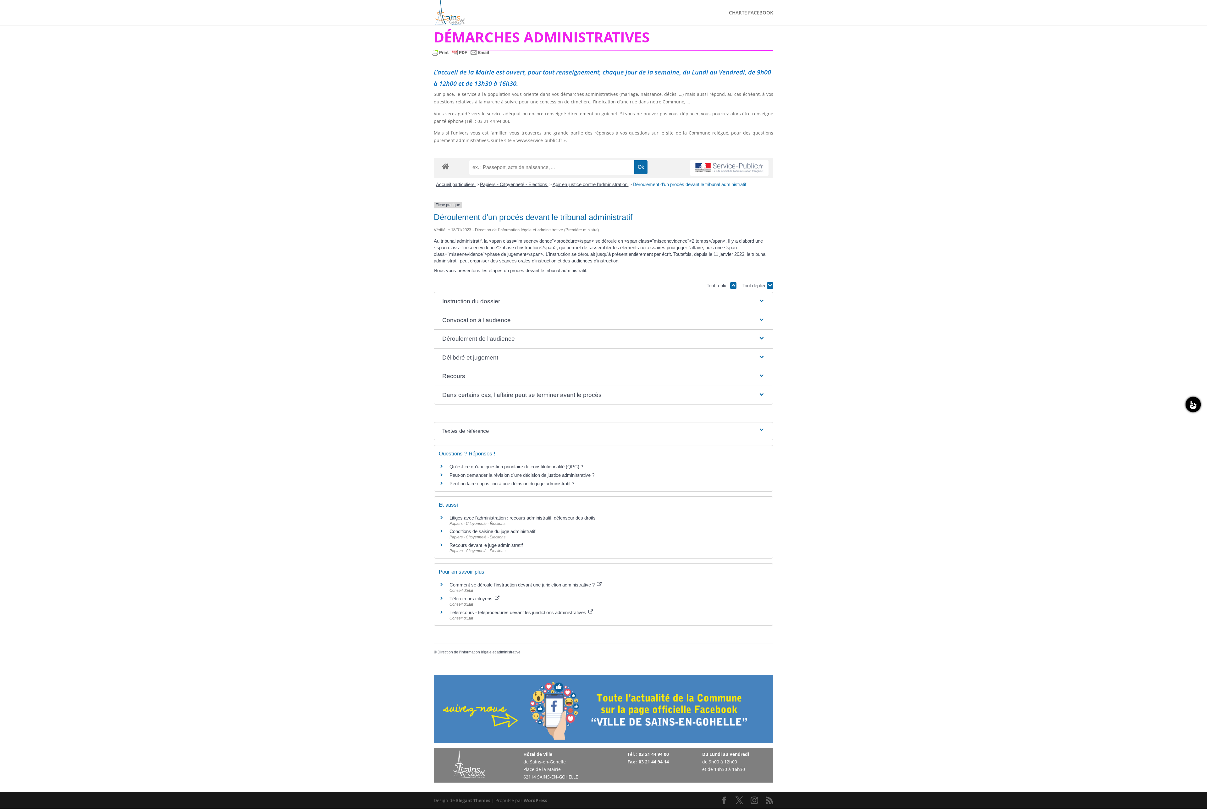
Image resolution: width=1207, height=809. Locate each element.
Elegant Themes (473, 800)
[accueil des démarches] (445, 166)
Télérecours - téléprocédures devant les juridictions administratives (518, 612)
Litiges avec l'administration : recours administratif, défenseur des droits (522, 517)
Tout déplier (754, 285)
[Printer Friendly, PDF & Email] (460, 55)
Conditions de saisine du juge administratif (492, 531)
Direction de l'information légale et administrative (479, 652)
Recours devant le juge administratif (486, 545)
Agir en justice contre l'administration (591, 184)
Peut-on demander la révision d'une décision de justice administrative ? (521, 475)
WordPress (535, 800)
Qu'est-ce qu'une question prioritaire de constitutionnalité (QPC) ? (516, 466)
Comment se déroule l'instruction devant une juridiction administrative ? (522, 584)
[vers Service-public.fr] (729, 168)
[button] (603, 301)
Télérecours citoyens (471, 598)
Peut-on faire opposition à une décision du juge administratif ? (511, 483)
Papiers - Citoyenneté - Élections (514, 184)
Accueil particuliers (456, 184)
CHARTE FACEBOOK (751, 13)
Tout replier (718, 285)
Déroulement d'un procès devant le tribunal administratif (689, 184)
